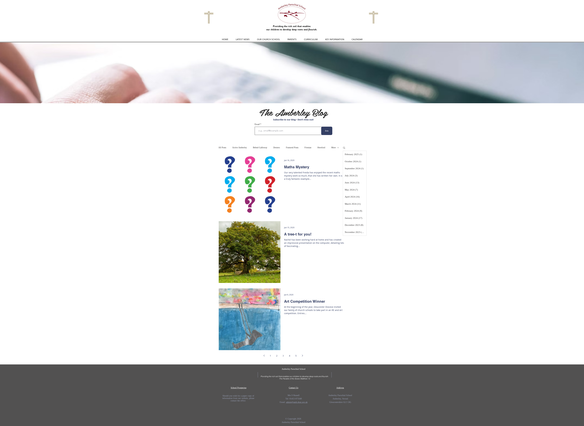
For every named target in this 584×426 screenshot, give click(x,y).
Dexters (276, 147)
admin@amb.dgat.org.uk (297, 402)
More (333, 147)
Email (257, 124)
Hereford (321, 147)
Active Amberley (239, 147)
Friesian (307, 147)
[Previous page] (264, 355)
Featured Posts (292, 147)
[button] (268, 39)
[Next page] (302, 355)
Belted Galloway (260, 147)
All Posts (222, 147)
